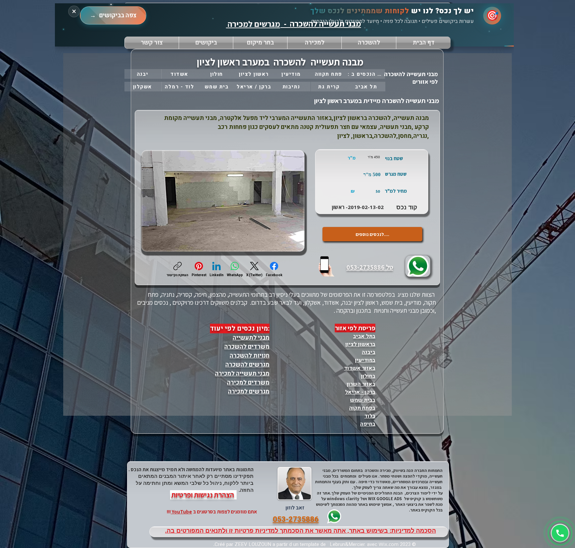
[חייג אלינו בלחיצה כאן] (326, 265)
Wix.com (389, 544)
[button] (260, 43)
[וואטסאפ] (560, 533)
